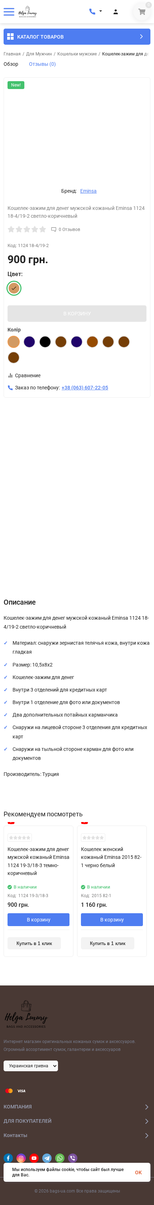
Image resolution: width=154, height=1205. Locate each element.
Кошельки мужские (77, 54)
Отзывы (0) (42, 64)
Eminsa (88, 190)
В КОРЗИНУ (77, 313)
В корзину (38, 920)
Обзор (11, 64)
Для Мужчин (39, 54)
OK (138, 1172)
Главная (12, 54)
